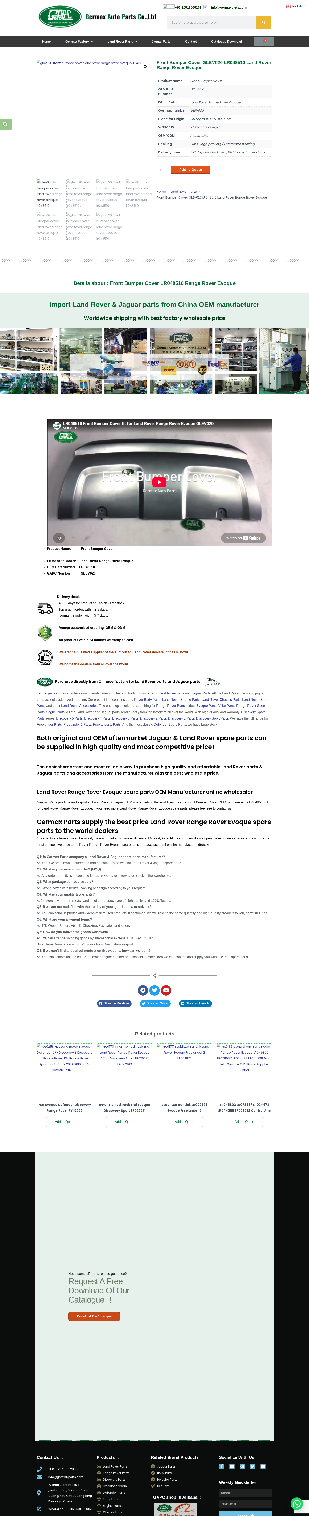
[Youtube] (263, 1466)
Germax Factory (77, 41)
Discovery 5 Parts (69, 718)
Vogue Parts (55, 712)
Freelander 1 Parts (107, 724)
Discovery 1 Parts (181, 718)
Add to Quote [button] (64, 1122)
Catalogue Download (226, 41)
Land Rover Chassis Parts (220, 699)
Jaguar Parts (161, 41)
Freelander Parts (49, 724)
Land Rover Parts (120, 41)
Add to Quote (190, 169)
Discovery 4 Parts (97, 718)
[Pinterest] (242, 1466)
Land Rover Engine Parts (181, 699)
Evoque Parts (206, 706)
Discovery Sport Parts (212, 718)
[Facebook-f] (221, 1466)
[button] (145, 67)
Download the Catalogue (94, 1316)
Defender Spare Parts (170, 724)
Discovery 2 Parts (153, 718)
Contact (191, 41)
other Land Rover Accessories (75, 706)
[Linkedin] (232, 1466)
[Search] (263, 22)
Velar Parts (226, 706)
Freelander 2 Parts (77, 724)
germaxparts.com (49, 693)
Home (46, 41)
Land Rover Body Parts (143, 699)
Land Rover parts (171, 693)
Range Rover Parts (170, 706)
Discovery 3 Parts (125, 718)
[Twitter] (252, 1466)
